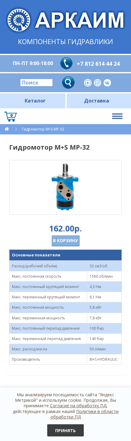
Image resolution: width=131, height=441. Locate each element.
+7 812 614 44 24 (98, 63)
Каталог (35, 100)
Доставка (96, 100)
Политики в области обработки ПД (85, 414)
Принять (65, 430)
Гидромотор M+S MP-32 (43, 129)
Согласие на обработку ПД (78, 405)
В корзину (65, 240)
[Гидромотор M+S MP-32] (65, 187)
